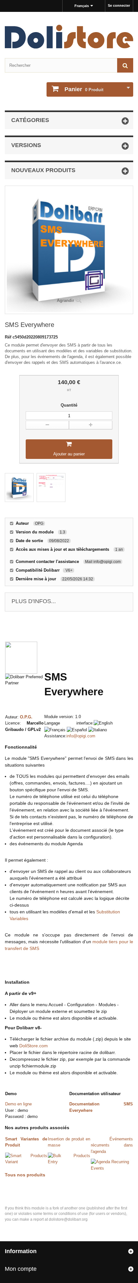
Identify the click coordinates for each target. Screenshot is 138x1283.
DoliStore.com (33, 1045)
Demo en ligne (18, 1104)
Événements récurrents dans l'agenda (112, 1145)
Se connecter (119, 5)
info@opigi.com (80, 736)
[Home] (69, 36)
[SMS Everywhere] (19, 487)
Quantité (69, 405)
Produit (84, 89)
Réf (9, 337)
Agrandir (65, 300)
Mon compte (21, 1269)
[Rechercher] (125, 65)
